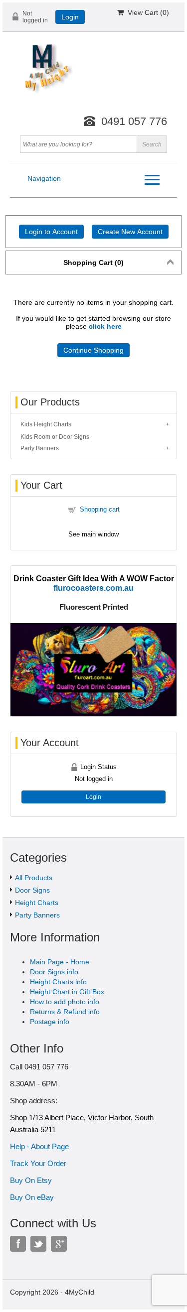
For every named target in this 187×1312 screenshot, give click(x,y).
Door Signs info (54, 972)
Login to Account (51, 231)
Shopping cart (100, 509)
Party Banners (39, 448)
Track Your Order (38, 1163)
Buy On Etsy (31, 1180)
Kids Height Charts (45, 424)
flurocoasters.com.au (93, 587)
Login (70, 16)
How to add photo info (64, 1002)
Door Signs (32, 890)
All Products (33, 878)
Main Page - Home (59, 962)
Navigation (44, 178)
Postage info (49, 1022)
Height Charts (36, 903)
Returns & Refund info (65, 1012)
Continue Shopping (93, 350)
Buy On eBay (32, 1197)
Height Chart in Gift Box (67, 992)
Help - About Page (39, 1146)
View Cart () (146, 12)
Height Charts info (58, 982)
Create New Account (130, 231)
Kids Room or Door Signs (54, 436)
